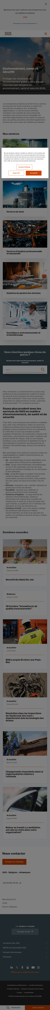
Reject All (16, 173)
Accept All (33, 173)
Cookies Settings (24, 167)
